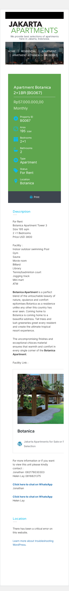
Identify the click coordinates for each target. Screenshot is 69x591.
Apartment (49, 51)
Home (11, 51)
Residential (28, 51)
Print (35, 197)
